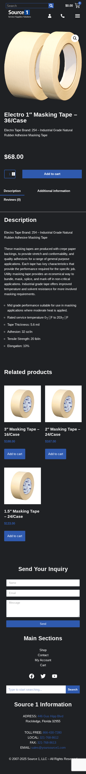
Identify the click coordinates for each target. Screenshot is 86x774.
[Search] (51, 5)
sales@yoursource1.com (48, 747)
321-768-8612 (49, 737)
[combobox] (27, 5)
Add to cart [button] (14, 454)
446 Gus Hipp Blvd (50, 716)
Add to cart (52, 174)
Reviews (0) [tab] (12, 199)
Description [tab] (12, 191)
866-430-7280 (52, 732)
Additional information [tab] (53, 191)
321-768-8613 (46, 742)
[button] (78, 16)
